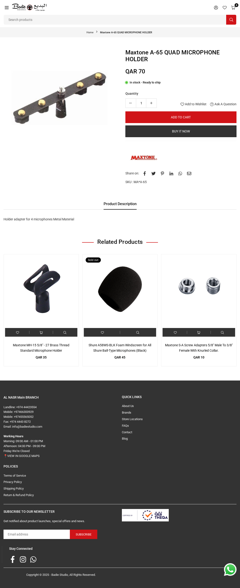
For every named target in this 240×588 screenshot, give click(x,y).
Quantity (131, 93)
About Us (128, 406)
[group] (61, 106)
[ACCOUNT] (216, 7)
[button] (6, 7)
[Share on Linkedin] (171, 173)
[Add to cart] (41, 332)
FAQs (125, 425)
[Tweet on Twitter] (153, 173)
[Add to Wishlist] (17, 332)
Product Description (120, 204)
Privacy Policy (13, 482)
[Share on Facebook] (144, 173)
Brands (126, 412)
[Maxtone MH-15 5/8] (41, 292)
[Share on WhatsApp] (180, 173)
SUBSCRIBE (83, 534)
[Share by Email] (189, 173)
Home (90, 32)
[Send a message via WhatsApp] (230, 569)
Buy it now (181, 131)
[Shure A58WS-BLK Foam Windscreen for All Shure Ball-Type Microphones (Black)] (120, 292)
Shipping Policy (14, 488)
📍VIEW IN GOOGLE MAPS (22, 456)
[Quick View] (65, 332)
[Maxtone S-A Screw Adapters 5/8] (199, 292)
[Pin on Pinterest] (162, 173)
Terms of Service (15, 475)
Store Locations (132, 419)
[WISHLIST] (224, 7)
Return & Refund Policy (19, 495)
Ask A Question (225, 104)
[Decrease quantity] (131, 103)
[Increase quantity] (151, 103)
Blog (125, 438)
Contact (127, 432)
